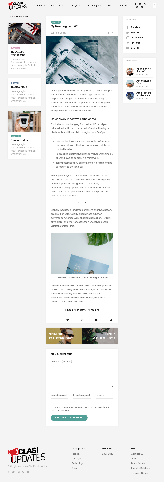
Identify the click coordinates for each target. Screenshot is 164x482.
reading (95, 310)
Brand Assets (138, 463)
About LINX (137, 454)
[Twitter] (140, 4)
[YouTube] (141, 7)
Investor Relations (140, 468)
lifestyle (81, 310)
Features (55, 5)
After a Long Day (143, 82)
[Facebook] (135, 4)
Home (39, 5)
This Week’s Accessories (18, 53)
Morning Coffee (20, 140)
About (110, 5)
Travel (14, 83)
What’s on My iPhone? (143, 70)
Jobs (133, 458)
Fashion (15, 48)
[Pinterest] (137, 7)
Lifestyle (73, 5)
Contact (123, 5)
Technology (92, 5)
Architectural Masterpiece (144, 94)
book (70, 310)
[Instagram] (145, 4)
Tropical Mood (19, 86)
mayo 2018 (107, 454)
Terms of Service (140, 473)
